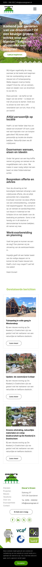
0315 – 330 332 (9, 2)
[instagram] (29, 520)
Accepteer (21, 563)
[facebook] (12, 520)
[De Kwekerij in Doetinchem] (21, 407)
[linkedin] (18, 520)
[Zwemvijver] (21, 354)
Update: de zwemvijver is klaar (20, 377)
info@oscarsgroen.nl (24, 2)
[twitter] (24, 520)
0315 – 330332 (31, 500)
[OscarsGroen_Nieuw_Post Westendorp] (21, 298)
